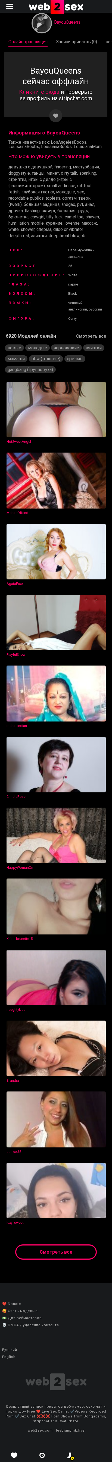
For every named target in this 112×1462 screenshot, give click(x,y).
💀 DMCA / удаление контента (30, 1325)
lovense (72, 223)
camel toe (74, 216)
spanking (87, 173)
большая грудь (72, 210)
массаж (89, 223)
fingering (62, 167)
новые (14, 347)
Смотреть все (91, 336)
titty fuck (54, 216)
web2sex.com (40, 1430)
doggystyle (19, 173)
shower (28, 229)
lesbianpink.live (70, 1430)
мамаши (16, 358)
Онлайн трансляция (28, 41)
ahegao (68, 204)
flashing (32, 210)
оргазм (69, 198)
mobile (37, 223)
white (13, 229)
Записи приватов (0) (76, 41)
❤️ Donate (11, 1304)
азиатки (39, 235)
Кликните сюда (39, 92)
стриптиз (17, 179)
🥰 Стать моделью (20, 1311)
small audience (61, 185)
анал (89, 204)
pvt (80, 204)
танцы (38, 173)
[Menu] (10, 6)
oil (79, 185)
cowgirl (37, 216)
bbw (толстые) (46, 358)
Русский (9, 1350)
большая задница (42, 204)
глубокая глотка (37, 191)
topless (53, 198)
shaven (92, 216)
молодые (65, 191)
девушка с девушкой (30, 167)
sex (80, 191)
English (8, 1357)
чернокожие (66, 347)
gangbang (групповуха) (30, 369)
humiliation (18, 223)
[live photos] (42, 1455)
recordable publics (26, 198)
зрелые (75, 358)
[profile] (70, 1455)
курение (54, 223)
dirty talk (69, 173)
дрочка (15, 210)
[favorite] (14, 1455)
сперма (43, 229)
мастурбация (86, 167)
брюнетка (18, 216)
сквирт (48, 210)
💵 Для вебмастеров (22, 1318)
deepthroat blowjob (67, 235)
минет (52, 173)
